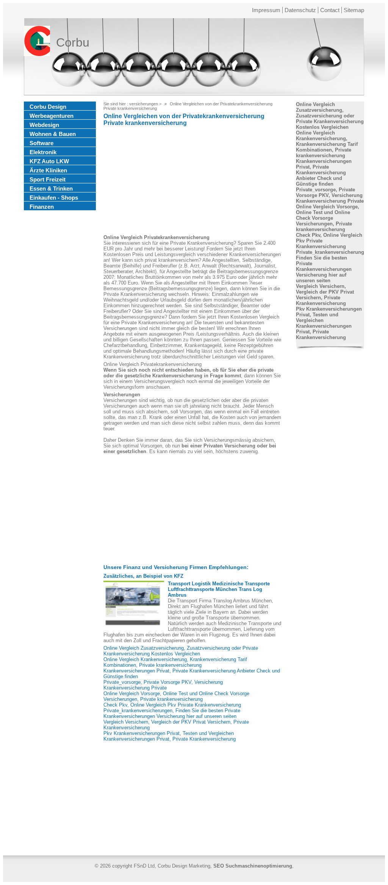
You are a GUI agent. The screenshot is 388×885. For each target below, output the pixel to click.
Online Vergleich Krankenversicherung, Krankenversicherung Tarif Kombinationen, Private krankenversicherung (175, 662)
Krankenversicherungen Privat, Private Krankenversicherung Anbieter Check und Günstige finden (324, 172)
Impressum (266, 10)
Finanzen (42, 206)
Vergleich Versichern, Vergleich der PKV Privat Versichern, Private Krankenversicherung (325, 294)
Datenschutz (300, 10)
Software (41, 143)
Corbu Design (48, 106)
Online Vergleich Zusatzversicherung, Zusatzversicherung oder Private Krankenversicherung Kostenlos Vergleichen (180, 651)
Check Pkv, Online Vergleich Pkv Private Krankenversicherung (172, 705)
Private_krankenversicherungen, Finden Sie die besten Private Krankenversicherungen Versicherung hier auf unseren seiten (171, 713)
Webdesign (44, 125)
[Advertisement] (192, 181)
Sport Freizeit (48, 179)
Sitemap (354, 10)
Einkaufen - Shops (54, 197)
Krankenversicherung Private (135, 688)
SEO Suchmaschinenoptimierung (252, 866)
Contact (330, 10)
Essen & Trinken (51, 188)
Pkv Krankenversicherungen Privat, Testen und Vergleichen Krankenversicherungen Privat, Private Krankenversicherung (169, 736)
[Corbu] (37, 42)
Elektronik (43, 152)
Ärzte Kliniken (48, 170)
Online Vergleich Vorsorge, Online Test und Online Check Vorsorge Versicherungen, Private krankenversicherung (176, 696)
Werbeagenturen (52, 116)
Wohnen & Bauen (53, 134)
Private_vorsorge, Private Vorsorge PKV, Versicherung (163, 682)
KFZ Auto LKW (49, 161)
